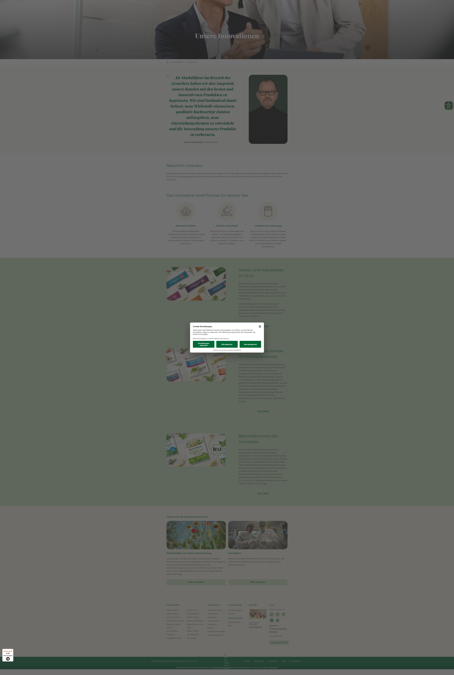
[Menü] (12, 650)
